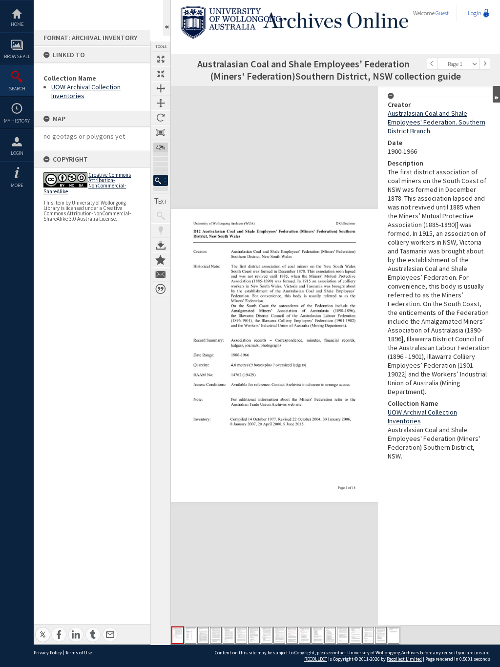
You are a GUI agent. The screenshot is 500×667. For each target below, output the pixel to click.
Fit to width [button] (160, 88)
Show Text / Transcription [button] (160, 201)
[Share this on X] (42, 629)
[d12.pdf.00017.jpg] (381, 635)
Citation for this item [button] (160, 289)
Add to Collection (160, 259)
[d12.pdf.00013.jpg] (330, 635)
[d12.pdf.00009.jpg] (279, 635)
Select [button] (474, 63)
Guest (442, 13)
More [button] (17, 185)
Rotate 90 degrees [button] (160, 117)
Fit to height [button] (160, 103)
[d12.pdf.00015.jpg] (355, 635)
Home (17, 24)
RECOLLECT (315, 659)
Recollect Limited (404, 659)
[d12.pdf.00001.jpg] (177, 635)
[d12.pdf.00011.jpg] (305, 635)
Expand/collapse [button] (496, 94)
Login (17, 153)
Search (17, 88)
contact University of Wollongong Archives (375, 652)
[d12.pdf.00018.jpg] (393, 635)
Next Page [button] (485, 63)
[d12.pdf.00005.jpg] (228, 635)
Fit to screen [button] (160, 73)
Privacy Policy (48, 652)
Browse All (17, 56)
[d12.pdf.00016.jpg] (368, 635)
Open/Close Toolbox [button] (166, 18)
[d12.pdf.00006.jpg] (241, 635)
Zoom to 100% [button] (160, 132)
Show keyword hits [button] (160, 215)
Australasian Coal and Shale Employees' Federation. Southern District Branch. (436, 122)
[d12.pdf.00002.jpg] (190, 635)
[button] (160, 180)
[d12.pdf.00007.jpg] (254, 635)
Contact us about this (160, 274)
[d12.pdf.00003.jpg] (203, 635)
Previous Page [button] (432, 63)
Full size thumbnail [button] (160, 59)
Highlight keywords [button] (160, 230)
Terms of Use (78, 652)
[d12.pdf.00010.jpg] (292, 635)
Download (160, 245)
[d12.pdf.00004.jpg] (216, 635)
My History (17, 121)
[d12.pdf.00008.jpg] (266, 635)
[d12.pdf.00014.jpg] (343, 635)
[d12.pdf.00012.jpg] (317, 635)
